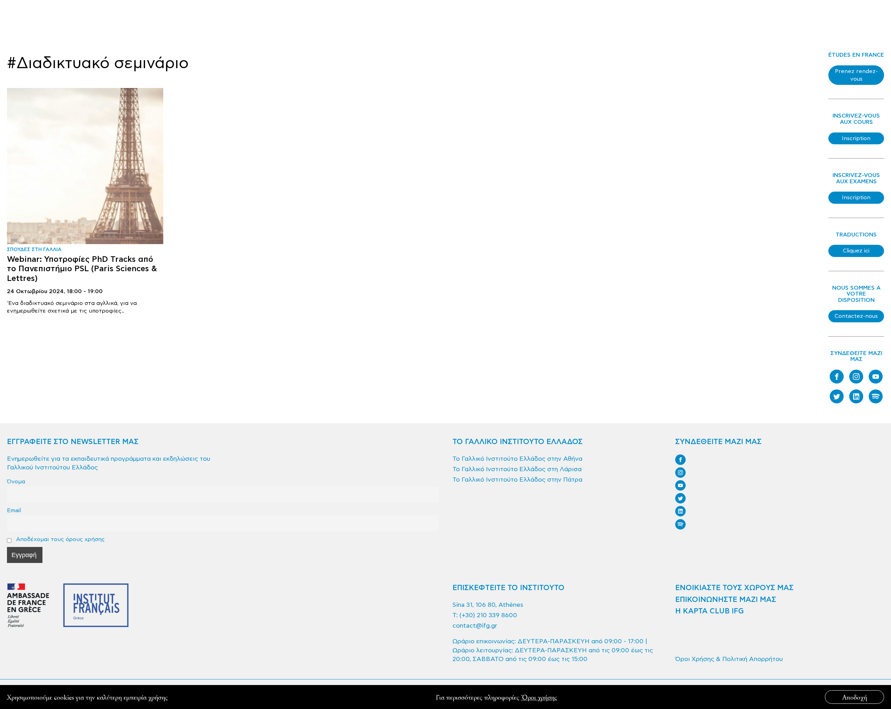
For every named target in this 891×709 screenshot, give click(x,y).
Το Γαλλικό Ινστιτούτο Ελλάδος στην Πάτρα (517, 479)
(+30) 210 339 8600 (488, 615)
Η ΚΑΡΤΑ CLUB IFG (709, 611)
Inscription (856, 138)
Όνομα (16, 481)
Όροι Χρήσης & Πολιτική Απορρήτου (729, 659)
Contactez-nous (856, 316)
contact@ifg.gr (474, 625)
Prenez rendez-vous (856, 75)
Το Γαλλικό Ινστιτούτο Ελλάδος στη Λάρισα (517, 469)
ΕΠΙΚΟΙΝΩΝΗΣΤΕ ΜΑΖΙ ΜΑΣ (725, 599)
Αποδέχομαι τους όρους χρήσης (59, 539)
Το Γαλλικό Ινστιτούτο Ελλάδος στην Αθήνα (517, 458)
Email (14, 510)
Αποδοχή (854, 697)
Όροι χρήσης (539, 697)
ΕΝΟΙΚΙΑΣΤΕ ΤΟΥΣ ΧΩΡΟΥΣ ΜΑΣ (734, 588)
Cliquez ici (856, 251)
